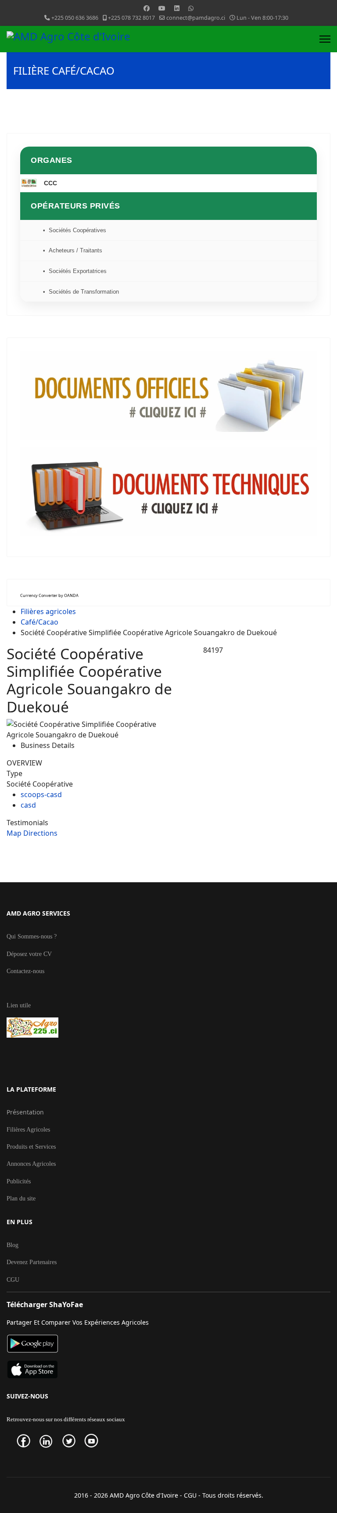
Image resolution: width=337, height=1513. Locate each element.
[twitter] (72, 1441)
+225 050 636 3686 (74, 18)
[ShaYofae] (168, 1369)
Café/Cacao (39, 622)
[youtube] (95, 1440)
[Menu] (324, 39)
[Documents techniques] (168, 491)
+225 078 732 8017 (131, 18)
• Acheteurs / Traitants (72, 250)
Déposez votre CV (29, 954)
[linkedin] (49, 1441)
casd (28, 805)
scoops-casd (41, 794)
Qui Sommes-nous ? (32, 936)
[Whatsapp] (191, 8)
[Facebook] (146, 8)
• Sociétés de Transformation (81, 291)
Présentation (25, 1112)
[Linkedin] (176, 8)
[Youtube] (161, 8)
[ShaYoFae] (168, 1344)
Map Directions (32, 833)
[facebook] (27, 1441)
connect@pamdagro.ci (195, 18)
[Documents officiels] (168, 395)
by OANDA (68, 595)
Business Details (48, 745)
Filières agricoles (48, 611)
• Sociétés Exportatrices (75, 271)
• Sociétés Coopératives (74, 230)
